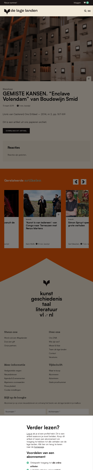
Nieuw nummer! (10, 3)
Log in (29, 433)
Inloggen (77, 3)
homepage (39, 447)
